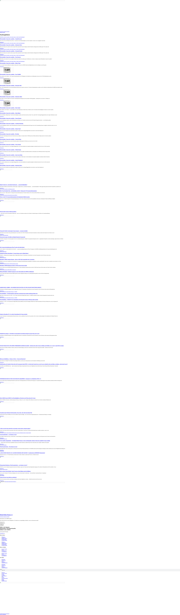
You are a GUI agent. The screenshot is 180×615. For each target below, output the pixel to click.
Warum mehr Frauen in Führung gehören (8, 211)
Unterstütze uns (4, 551)
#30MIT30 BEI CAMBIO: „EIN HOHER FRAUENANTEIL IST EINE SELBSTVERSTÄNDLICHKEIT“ (20, 287)
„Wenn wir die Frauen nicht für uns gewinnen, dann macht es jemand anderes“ (15, 428)
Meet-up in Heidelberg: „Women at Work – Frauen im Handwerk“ (13, 358)
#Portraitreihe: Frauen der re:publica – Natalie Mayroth (11, 38)
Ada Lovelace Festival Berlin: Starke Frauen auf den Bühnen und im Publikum (15, 471)
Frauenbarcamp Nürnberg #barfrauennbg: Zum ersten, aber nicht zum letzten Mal (16, 412)
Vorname (1, 522)
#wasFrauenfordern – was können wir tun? (8, 434)
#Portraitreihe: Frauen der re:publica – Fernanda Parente (11, 51)
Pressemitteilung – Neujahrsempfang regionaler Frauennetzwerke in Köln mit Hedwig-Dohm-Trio (19, 293)
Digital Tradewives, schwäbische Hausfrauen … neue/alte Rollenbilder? (13, 184)
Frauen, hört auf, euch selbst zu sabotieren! (8, 477)
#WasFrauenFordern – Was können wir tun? (8, 446)
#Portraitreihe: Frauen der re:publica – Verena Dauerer (10, 118)
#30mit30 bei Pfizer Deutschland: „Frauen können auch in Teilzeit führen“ (14, 253)
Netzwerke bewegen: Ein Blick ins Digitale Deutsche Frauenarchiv (12, 237)
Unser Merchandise (5, 578)
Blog (2, 576)
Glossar (3, 577)
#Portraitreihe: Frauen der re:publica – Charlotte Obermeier (11, 123)
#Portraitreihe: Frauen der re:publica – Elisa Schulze (10, 107)
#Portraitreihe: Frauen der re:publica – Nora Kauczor (10, 57)
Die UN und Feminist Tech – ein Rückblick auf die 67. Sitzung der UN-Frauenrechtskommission (18, 190)
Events (3, 574)
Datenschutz (4, 560)
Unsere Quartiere (4, 553)
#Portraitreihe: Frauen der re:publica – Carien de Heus (10, 139)
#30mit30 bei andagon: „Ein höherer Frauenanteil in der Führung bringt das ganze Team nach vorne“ (20, 333)
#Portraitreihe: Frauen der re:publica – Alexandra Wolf (10, 85)
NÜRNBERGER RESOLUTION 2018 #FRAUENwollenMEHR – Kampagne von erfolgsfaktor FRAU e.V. (20, 378)
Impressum (3, 559)
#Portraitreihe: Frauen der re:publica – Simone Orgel (10, 128)
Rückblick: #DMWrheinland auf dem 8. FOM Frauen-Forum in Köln (13, 265)
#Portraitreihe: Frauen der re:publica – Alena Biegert (10, 113)
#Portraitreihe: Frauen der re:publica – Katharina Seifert (11, 96)
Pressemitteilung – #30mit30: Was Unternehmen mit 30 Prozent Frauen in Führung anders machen (19, 299)
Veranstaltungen (4, 550)
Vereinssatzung (4, 539)
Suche (1, 569)
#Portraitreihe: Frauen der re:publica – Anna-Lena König (11, 154)
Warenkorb (3, 566)
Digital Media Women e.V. (6, 514)
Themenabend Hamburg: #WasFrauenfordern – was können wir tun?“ (13, 465)
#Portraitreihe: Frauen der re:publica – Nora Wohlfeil (10, 74)
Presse (3, 549)
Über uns (3, 572)
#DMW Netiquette (4, 562)
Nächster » (14, 481)
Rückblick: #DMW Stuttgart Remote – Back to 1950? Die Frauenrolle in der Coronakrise (17, 259)
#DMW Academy (4, 538)
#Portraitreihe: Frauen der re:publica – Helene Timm (10, 63)
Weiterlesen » (2, 42)
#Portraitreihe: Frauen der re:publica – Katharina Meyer (11, 44)
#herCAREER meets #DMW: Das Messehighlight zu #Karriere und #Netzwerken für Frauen (17, 398)
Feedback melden (4, 540)
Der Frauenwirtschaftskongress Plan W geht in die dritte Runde (12, 247)
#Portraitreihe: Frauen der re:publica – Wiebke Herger (10, 149)
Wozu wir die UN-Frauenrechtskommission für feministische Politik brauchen (15, 196)
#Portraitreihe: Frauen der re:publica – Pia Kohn (9, 134)
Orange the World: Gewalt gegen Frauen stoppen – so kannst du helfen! (14, 230)
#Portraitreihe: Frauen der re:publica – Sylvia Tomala (10, 144)
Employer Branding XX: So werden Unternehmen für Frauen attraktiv (13, 314)
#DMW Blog (4, 537)
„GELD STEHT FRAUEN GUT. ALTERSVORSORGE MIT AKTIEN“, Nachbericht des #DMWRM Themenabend (22, 452)
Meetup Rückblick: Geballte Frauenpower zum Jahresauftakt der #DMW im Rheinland (17, 271)
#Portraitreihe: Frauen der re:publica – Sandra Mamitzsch (11, 160)
